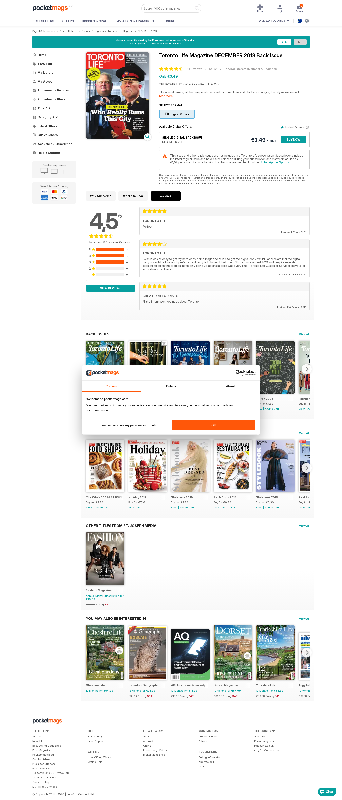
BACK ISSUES (97, 334)
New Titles (39, 741)
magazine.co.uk (264, 745)
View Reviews (110, 288)
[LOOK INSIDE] (117, 137)
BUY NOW (293, 139)
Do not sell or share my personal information (128, 425)
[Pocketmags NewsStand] (52, 8)
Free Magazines (42, 750)
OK (213, 425)
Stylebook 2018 (267, 497)
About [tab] (230, 386)
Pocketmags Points (155, 750)
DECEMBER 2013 (147, 31)
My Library (45, 72)
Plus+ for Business (44, 763)
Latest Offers (47, 126)
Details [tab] (171, 386)
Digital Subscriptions (44, 31)
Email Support (96, 741)
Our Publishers (41, 759)
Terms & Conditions (44, 777)
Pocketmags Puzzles (53, 90)
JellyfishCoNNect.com (267, 750)
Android (148, 741)
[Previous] (89, 468)
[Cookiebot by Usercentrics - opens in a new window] (238, 373)
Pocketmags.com (264, 741)
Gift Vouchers (48, 135)
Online (147, 745)
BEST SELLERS (43, 21)
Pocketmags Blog (43, 754)
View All (304, 334)
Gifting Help (95, 761)
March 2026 (264, 398)
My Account (46, 81)
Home (42, 55)
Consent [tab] (112, 386)
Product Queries (209, 736)
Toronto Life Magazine (121, 31)
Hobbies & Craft (95, 21)
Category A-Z (48, 117)
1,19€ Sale (45, 64)
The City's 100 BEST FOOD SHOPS (104, 497)
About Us (259, 736)
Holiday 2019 (137, 497)
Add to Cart (272, 408)
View (302, 408)
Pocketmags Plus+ (52, 99)
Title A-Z (44, 108)
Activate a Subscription (55, 144)
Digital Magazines (154, 754)
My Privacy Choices (44, 786)
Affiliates (204, 741)
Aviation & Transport (136, 21)
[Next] (307, 369)
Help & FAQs (95, 736)
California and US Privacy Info (51, 772)
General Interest (69, 31)
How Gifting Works (99, 757)
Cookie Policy (40, 782)
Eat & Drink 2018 (225, 497)
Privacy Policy (41, 768)
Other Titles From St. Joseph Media (121, 526)
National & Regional (93, 31)
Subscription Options (275, 162)
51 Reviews (194, 68)
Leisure (169, 21)
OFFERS (68, 21)
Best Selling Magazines (46, 745)
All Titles (37, 736)
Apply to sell (206, 761)
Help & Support (49, 153)
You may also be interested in (116, 618)
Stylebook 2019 (182, 497)
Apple (146, 736)
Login (202, 766)
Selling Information (210, 757)
